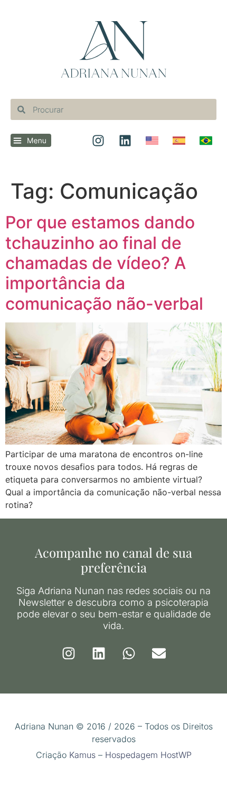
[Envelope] (159, 653)
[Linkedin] (98, 653)
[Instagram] (68, 653)
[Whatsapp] (129, 653)
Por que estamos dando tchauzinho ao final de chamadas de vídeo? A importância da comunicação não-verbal (104, 263)
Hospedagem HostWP (148, 755)
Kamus (82, 755)
